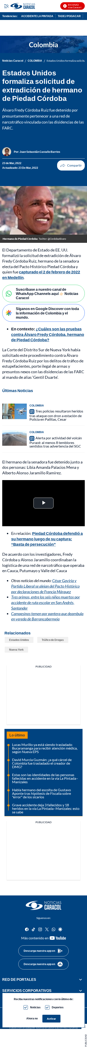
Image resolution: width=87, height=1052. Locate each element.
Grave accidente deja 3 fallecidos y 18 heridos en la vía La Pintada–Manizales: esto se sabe (45, 808)
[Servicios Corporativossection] (81, 991)
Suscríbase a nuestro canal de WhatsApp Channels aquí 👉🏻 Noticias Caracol (47, 293)
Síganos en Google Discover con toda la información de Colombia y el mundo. (47, 312)
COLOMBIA (35, 60)
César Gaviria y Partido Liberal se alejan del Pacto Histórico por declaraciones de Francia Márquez (45, 586)
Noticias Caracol (12, 60)
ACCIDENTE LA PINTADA (37, 16)
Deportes (58, 1007)
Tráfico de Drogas (53, 640)
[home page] (43, 905)
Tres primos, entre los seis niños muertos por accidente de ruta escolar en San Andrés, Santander (45, 602)
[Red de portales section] (81, 979)
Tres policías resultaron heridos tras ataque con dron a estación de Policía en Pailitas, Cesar (56, 415)
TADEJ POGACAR (69, 16)
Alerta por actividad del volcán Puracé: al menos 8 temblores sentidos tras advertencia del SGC (55, 442)
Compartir (71, 165)
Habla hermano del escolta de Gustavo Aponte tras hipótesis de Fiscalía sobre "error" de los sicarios (41, 793)
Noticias (35, 1007)
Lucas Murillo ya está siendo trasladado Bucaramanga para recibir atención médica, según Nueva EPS (44, 748)
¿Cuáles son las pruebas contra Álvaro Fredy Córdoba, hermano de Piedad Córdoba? (47, 334)
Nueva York (16, 649)
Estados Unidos (19, 640)
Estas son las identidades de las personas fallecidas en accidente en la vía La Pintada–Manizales (45, 778)
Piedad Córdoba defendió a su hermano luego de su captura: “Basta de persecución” (47, 539)
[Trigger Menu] (6, 6)
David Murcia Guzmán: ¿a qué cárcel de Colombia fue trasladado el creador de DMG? (42, 763)
